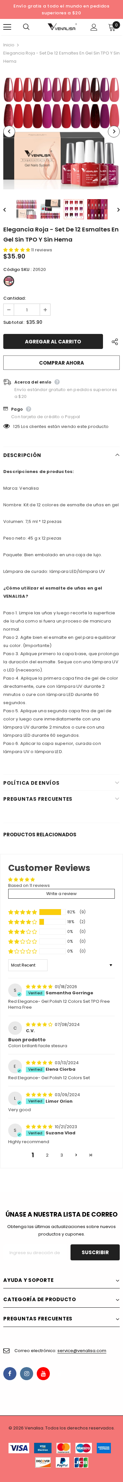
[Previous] (9, 131)
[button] (17, 250)
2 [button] (47, 1155)
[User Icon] (94, 27)
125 (16, 426)
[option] (61, 131)
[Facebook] (9, 1373)
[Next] (114, 131)
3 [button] (61, 1155)
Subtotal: (13, 322)
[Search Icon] (33, 27)
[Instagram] (26, 1373)
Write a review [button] (61, 894)
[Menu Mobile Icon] (7, 27)
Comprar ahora (61, 362)
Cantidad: (14, 298)
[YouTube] (43, 1373)
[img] (39, 987)
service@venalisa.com (81, 1351)
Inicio (8, 45)
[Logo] (62, 27)
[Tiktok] (60, 1373)
